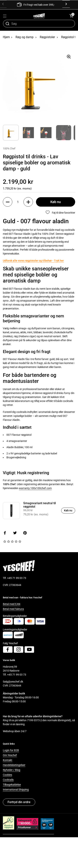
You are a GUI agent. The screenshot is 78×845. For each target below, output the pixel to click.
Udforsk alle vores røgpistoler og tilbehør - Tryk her (33, 260)
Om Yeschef (10, 755)
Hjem (6, 37)
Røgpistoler (47, 37)
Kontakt (7, 760)
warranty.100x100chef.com (35, 488)
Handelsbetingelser (14, 765)
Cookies (7, 774)
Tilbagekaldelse (12, 784)
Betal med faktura (13, 608)
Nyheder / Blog (11, 769)
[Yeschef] (39, 16)
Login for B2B (11, 750)
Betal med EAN (11, 604)
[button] (71, 16)
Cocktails (8, 779)
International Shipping (16, 789)
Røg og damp (25, 37)
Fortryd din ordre (19, 802)
